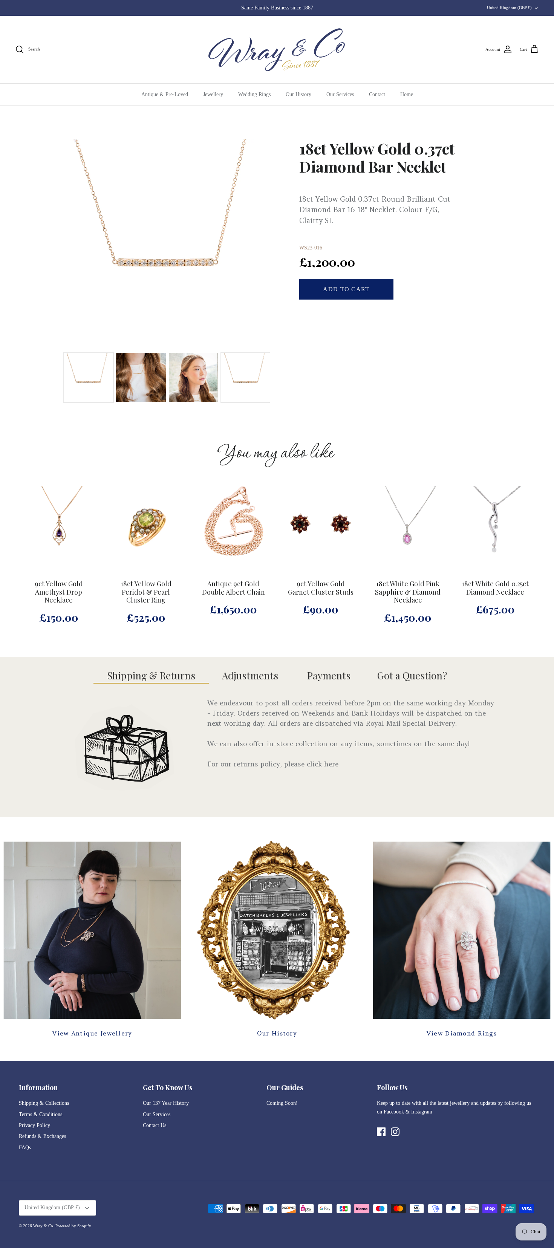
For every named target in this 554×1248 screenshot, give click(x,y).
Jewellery (213, 94)
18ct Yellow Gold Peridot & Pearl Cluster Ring (146, 592)
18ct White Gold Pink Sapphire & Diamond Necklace (408, 592)
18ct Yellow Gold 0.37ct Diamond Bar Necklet (377, 157)
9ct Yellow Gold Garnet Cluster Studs (321, 588)
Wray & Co (43, 1226)
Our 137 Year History (166, 1103)
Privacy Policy (34, 1125)
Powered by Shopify (73, 1226)
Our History (298, 94)
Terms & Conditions (40, 1114)
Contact (377, 94)
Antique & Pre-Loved (164, 94)
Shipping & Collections (44, 1103)
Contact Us (154, 1125)
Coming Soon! (282, 1103)
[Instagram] (395, 1131)
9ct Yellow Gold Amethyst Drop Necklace (59, 592)
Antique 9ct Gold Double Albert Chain (233, 588)
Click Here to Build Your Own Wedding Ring (277, 8)
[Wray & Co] (277, 49)
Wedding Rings (254, 94)
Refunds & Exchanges (42, 1136)
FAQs (25, 1147)
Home (406, 94)
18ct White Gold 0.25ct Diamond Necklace (495, 588)
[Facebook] (381, 1131)
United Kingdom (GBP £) (509, 7)
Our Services (340, 94)
